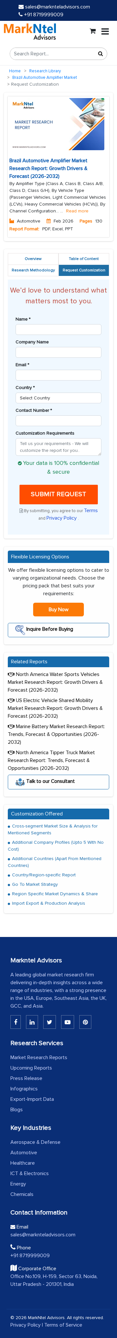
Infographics (24, 1089)
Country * (25, 387)
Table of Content (84, 258)
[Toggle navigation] (105, 31)
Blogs (16, 1109)
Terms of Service (63, 1325)
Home (15, 71)
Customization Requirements (45, 433)
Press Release (26, 1078)
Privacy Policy (62, 518)
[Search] (100, 54)
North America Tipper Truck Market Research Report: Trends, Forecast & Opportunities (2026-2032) (51, 760)
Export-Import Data (32, 1099)
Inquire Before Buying (49, 629)
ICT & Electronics (29, 1173)
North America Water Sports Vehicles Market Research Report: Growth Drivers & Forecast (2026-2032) (55, 682)
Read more (77, 211)
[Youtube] (67, 1022)
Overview (33, 258)
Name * (23, 319)
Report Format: (24, 229)
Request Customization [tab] (84, 270)
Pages (86, 221)
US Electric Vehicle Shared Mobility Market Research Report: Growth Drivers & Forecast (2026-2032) (55, 708)
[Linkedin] (15, 1022)
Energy (18, 1184)
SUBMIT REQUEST (58, 494)
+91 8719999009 (43, 14)
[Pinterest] (85, 1022)
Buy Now (59, 609)
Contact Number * (34, 410)
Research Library (45, 71)
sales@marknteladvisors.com (57, 7)
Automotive (23, 1152)
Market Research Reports (38, 1057)
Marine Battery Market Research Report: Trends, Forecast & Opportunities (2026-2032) (56, 734)
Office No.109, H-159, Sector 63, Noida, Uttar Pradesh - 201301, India (54, 1280)
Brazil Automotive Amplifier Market (44, 77)
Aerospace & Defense (35, 1142)
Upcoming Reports (31, 1068)
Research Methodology (33, 270)
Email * (22, 364)
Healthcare (22, 1163)
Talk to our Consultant (50, 781)
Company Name (32, 342)
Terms (91, 510)
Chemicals (21, 1194)
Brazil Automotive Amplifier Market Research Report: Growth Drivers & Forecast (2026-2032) (48, 168)
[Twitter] (49, 1022)
